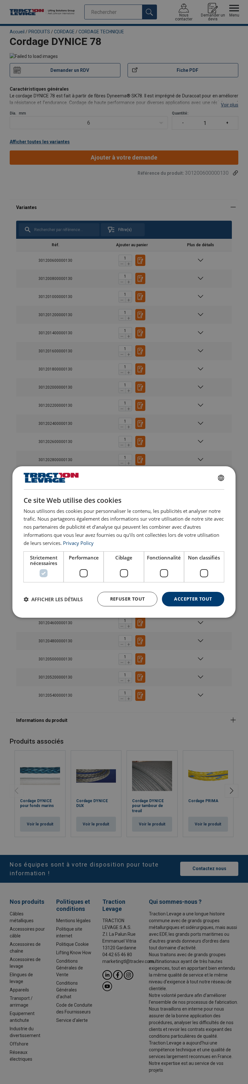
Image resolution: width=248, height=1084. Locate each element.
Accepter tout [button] (193, 599)
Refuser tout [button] (127, 599)
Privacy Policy (78, 543)
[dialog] (123, 542)
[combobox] (221, 478)
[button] (53, 599)
